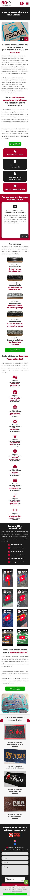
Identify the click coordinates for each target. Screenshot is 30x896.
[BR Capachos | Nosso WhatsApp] (26, 882)
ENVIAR (15, 885)
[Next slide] (26, 39)
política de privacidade (17, 891)
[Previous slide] (22, 39)
